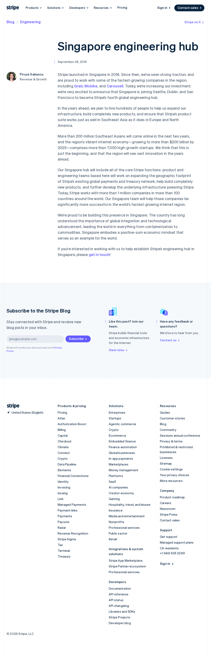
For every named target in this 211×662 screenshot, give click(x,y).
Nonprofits (116, 522)
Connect (64, 453)
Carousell (115, 85)
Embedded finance (122, 441)
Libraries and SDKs (122, 611)
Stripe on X (192, 22)
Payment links (68, 510)
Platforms (116, 476)
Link (60, 499)
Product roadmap (172, 497)
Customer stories (172, 418)
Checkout (65, 441)
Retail (113, 539)
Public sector (118, 533)
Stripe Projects (119, 617)
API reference (119, 594)
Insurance (116, 510)
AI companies (118, 487)
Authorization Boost (72, 424)
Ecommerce (117, 435)
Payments (65, 516)
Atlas (61, 418)
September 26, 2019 (72, 62)
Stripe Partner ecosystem (127, 566)
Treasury (64, 556)
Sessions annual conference (180, 435)
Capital (63, 435)
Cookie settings (171, 469)
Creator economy (121, 493)
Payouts (63, 522)
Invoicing (64, 487)
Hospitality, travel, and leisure (129, 504)
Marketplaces (118, 464)
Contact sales (188, 8)
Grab (78, 85)
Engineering (30, 21)
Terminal (64, 551)
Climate (63, 447)
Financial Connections (73, 476)
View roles (116, 350)
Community (168, 430)
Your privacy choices (174, 475)
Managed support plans (176, 542)
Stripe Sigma (67, 539)
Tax (60, 545)
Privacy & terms (171, 441)
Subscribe (76, 339)
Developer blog (120, 623)
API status (116, 600)
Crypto (63, 458)
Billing (62, 430)
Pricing (122, 7)
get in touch (99, 254)
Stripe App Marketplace (126, 560)
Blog (10, 21)
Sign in (162, 8)
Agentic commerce (122, 424)
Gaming (114, 499)
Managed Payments (72, 504)
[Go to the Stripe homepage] (11, 406)
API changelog (119, 606)
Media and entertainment (127, 516)
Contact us (168, 340)
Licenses (166, 458)
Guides (165, 412)
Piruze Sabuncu (31, 74)
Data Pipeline (67, 464)
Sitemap (166, 463)
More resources (171, 481)
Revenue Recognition (73, 533)
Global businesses (122, 453)
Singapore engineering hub (128, 45)
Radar (62, 527)
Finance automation (123, 447)
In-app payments (121, 458)
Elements (64, 470)
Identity (63, 481)
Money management (123, 470)
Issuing (63, 493)
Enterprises (117, 412)
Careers (165, 503)
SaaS (112, 481)
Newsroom (168, 509)
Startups (115, 418)
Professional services (124, 527)
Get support (168, 537)
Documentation (120, 588)
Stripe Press (168, 514)
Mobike (90, 85)
